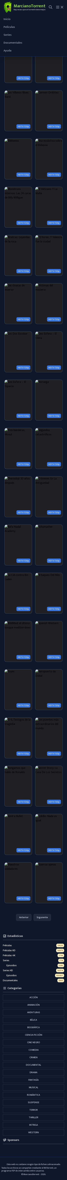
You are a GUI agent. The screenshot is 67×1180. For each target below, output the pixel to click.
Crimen (33, 1057)
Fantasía (33, 1080)
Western (33, 1132)
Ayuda (7, 50)
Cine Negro (33, 1042)
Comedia (34, 1050)
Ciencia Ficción (33, 1035)
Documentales (13, 42)
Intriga (33, 1125)
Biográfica (33, 1027)
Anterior (23, 917)
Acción (33, 997)
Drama (33, 1072)
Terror (33, 1110)
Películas (9, 27)
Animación (33, 1005)
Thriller (33, 1117)
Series (7, 35)
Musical (33, 1087)
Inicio (7, 19)
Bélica (33, 1020)
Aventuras (33, 1012)
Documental (33, 1065)
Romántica (33, 1095)
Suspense (33, 1102)
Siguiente (42, 917)
